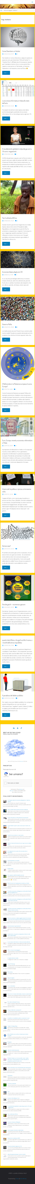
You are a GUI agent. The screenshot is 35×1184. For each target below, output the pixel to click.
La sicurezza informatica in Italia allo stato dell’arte (19, 942)
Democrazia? (6, 546)
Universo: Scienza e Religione (14, 1122)
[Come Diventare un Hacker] (17, 37)
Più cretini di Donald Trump (14, 1002)
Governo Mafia (7, 324)
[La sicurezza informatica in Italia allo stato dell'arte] (17, 88)
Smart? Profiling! (11, 964)
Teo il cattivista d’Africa (9, 218)
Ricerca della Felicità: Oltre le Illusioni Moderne (18, 809)
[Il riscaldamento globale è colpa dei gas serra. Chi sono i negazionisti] (17, 135)
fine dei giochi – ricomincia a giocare (13, 604)
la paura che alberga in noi (13, 1098)
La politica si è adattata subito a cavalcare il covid (18, 1018)
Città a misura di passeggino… (14, 950)
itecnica (21, 761)
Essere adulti (10, 868)
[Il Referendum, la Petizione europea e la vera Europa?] (17, 363)
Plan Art (11, 790)
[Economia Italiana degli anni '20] (17, 259)
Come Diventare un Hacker (11, 51)
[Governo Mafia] (17, 308)
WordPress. (23, 1178)
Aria (8, 1091)
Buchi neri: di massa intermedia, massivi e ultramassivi (20, 994)
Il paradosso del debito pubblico (12, 695)
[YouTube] (17, 728)
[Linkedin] (14, 728)
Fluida (17, 1178)
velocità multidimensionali (13, 1050)
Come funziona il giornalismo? (14, 926)
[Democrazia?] (17, 532)
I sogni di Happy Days (12, 1026)
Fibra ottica (10, 972)
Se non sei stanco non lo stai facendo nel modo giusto (19, 1067)
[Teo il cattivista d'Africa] (17, 197)
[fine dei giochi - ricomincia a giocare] (17, 587)
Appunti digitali (11, 977)
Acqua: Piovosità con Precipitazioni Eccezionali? (18, 817)
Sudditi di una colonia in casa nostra (16, 835)
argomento (10, 1075)
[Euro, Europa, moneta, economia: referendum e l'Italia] (17, 426)
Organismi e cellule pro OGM (14, 1138)
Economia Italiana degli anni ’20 (12, 272)
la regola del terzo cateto (13, 958)
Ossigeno (10, 1042)
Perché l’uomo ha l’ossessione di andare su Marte (18, 883)
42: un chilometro (11, 986)
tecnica (20, 789)
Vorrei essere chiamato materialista (15, 1130)
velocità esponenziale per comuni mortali (16, 1154)
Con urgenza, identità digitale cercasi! (16, 875)
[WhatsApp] (21, 728)
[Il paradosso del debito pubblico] (17, 682)
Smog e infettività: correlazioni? (14, 1010)
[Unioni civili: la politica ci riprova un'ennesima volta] (17, 479)
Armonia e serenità (12, 1083)
